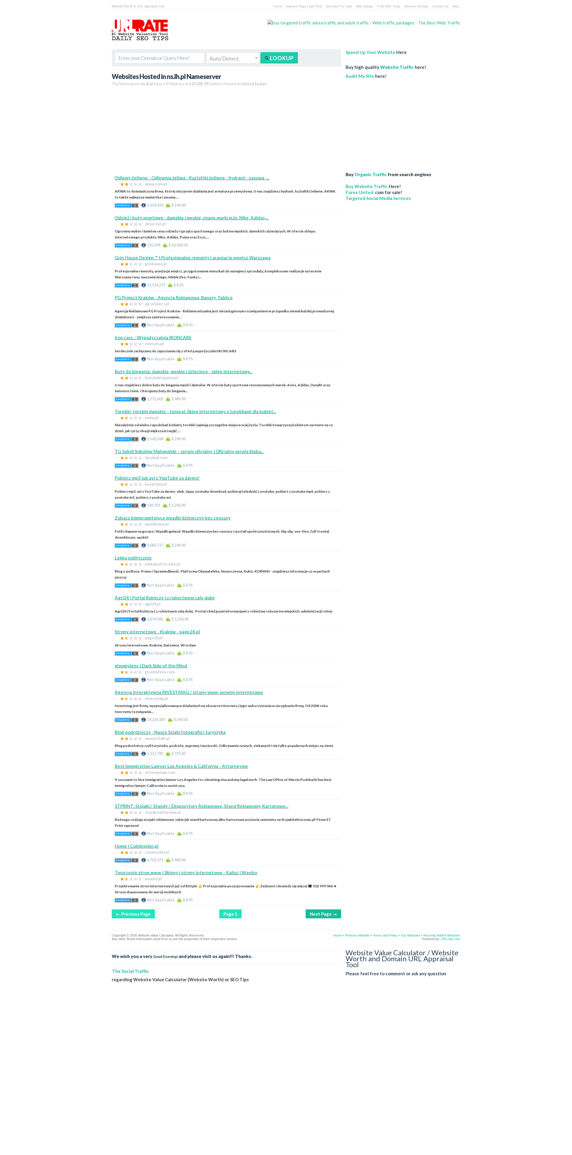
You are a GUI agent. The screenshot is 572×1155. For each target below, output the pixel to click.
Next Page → (323, 914)
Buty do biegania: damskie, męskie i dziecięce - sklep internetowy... (183, 371)
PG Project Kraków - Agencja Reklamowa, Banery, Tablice (174, 297)
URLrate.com (450, 939)
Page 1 (230, 914)
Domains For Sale (339, 6)
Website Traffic (397, 67)
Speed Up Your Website (370, 52)
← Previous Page (133, 914)
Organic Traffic (371, 174)
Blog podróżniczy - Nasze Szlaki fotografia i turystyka (170, 732)
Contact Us (440, 6)
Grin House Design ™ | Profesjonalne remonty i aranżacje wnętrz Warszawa (193, 257)
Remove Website (357, 935)
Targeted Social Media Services (378, 198)
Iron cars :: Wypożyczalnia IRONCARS (153, 337)
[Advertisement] (226, 133)
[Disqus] (286, 1073)
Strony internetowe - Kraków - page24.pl (157, 631)
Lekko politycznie (133, 557)
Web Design (364, 6)
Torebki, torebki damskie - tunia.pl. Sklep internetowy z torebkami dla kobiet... (195, 411)
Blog (456, 6)
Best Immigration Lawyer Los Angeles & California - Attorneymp (181, 766)
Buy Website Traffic (367, 186)
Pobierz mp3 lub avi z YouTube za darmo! (157, 477)
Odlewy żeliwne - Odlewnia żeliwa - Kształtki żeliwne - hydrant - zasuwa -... (192, 177)
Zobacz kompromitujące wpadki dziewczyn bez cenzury (173, 517)
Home (277, 6)
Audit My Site (360, 76)
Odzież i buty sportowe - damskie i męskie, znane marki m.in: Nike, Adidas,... (191, 217)
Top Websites (410, 935)
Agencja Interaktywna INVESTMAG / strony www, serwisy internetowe (189, 692)
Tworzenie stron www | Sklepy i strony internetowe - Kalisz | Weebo (186, 872)
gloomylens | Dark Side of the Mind (151, 665)
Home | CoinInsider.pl (136, 846)
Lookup (281, 58)
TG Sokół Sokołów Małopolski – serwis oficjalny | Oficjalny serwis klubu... (189, 451)
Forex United (359, 192)
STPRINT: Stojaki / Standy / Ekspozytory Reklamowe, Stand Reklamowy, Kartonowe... (201, 806)
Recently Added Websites (441, 935)
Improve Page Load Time (304, 6)
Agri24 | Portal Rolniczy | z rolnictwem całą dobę (165, 597)
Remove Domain (416, 6)
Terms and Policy (385, 935)
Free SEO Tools (388, 6)
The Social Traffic (130, 971)
